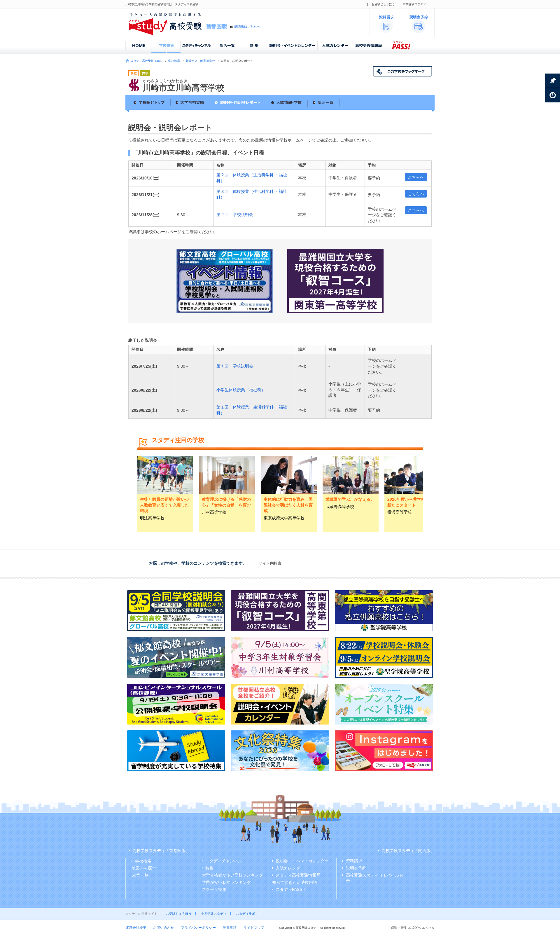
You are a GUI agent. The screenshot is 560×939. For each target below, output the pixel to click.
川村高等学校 (214, 512)
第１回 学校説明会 (234, 366)
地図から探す (144, 868)
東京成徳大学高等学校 (284, 518)
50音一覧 (140, 875)
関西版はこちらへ (247, 26)
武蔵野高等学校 (340, 506)
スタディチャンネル (223, 860)
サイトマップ (253, 928)
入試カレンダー (290, 868)
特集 (209, 868)
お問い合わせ (163, 928)
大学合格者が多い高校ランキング (232, 875)
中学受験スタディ (414, 4)
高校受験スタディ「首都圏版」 (161, 850)
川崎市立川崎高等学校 (200, 60)
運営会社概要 (135, 928)
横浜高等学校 (399, 512)
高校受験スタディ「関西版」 (408, 850)
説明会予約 (356, 868)
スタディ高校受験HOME (146, 60)
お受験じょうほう (383, 4)
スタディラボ (245, 913)
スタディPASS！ (291, 889)
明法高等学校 (152, 518)
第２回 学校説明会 (234, 214)
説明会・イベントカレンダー (302, 860)
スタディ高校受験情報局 (298, 875)
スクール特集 (214, 889)
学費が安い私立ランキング (226, 882)
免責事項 (230, 928)
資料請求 (354, 860)
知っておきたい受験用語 (294, 882)
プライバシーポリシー (198, 928)
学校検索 (174, 60)
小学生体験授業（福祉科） (240, 390)
